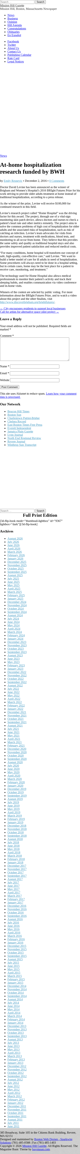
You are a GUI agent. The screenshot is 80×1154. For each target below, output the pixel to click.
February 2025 (16, 595)
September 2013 (17, 1036)
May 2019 (13, 809)
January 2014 (15, 1022)
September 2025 (17, 571)
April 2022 (13, 698)
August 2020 (15, 762)
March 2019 (14, 815)
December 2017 (16, 865)
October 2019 (15, 792)
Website (4, 380)
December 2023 (16, 642)
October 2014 (15, 992)
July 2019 (13, 802)
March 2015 (14, 976)
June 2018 (13, 845)
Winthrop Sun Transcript (21, 444)
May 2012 (13, 1089)
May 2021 (13, 735)
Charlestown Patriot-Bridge (23, 418)
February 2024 (16, 635)
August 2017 (15, 879)
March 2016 (14, 935)
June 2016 (13, 925)
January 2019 (15, 822)
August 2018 (15, 839)
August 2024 (15, 615)
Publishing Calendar (19, 54)
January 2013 (15, 1062)
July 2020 (13, 765)
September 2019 (17, 795)
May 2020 (13, 772)
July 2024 (13, 618)
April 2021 (13, 738)
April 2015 (13, 972)
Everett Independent (19, 428)
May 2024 (13, 625)
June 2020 (13, 769)
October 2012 (15, 1072)
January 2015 (15, 982)
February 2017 (16, 899)
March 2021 (14, 742)
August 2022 (15, 685)
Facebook (13, 41)
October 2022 (15, 678)
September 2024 (17, 612)
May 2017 (13, 889)
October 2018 (15, 832)
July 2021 (13, 728)
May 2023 (13, 662)
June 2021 (13, 732)
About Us (13, 48)
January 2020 (15, 785)
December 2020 (16, 748)
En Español (14, 35)
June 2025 (13, 581)
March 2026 (14, 551)
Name (4, 366)
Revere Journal (16, 441)
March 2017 (14, 895)
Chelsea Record (16, 421)
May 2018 (13, 849)
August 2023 (15, 655)
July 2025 (13, 578)
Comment (7, 335)
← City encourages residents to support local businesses (32, 308)
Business (12, 18)
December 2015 (16, 946)
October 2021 (15, 718)
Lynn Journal (15, 434)
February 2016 (16, 939)
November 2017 (17, 869)
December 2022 (16, 672)
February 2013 (16, 1059)
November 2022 (17, 675)
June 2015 (13, 966)
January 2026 (15, 558)
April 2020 (13, 775)
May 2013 (13, 1049)
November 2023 (17, 645)
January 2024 (15, 638)
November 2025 (17, 565)
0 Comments (56, 180)
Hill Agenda (14, 25)
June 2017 (13, 885)
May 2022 (13, 695)
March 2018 (14, 855)
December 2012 (16, 1066)
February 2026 (16, 555)
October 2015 (15, 952)
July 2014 (13, 1002)
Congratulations (16, 28)
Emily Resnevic (13, 180)
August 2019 (15, 799)
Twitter (11, 44)
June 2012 (13, 1086)
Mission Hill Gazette (12, 5)
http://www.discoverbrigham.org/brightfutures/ (27, 302)
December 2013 (16, 1026)
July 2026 (13, 541)
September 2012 (17, 1076)
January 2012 (15, 1102)
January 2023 (15, 668)
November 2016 (17, 909)
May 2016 (13, 929)
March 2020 (14, 779)
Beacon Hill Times (18, 411)
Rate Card (13, 58)
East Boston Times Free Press (24, 424)
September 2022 (17, 682)
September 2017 (17, 875)
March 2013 (14, 1056)
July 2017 (13, 882)
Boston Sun (14, 414)
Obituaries (13, 31)
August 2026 (15, 538)
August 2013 (15, 1039)
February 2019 (16, 819)
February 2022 (16, 705)
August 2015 (15, 959)
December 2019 (16, 789)
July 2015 (13, 962)
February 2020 (16, 782)
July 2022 (13, 688)
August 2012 (15, 1079)
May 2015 (13, 969)
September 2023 (17, 652)
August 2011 (15, 1119)
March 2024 (14, 632)
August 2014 (15, 999)
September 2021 (17, 722)
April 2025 (13, 588)
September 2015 (17, 956)
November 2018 (17, 829)
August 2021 (15, 725)
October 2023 (15, 648)
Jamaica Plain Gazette (20, 431)
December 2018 (16, 825)
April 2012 (13, 1092)
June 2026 (13, 545)
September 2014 (17, 996)
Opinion (12, 21)
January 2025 (15, 598)
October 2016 (15, 912)
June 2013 (13, 1046)
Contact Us (14, 51)
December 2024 (16, 602)
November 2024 (17, 605)
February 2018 (16, 859)
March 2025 (14, 592)
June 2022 (13, 692)
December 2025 (16, 561)
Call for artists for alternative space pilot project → (29, 311)
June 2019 (13, 805)
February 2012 (16, 1099)
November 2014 (17, 989)
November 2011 (16, 1109)
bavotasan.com (41, 1149)
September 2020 (17, 758)
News (10, 15)
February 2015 (16, 979)
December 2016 (16, 905)
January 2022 (15, 708)
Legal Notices (15, 61)
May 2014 (13, 1009)
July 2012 (13, 1082)
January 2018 (15, 862)
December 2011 (16, 1106)
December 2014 (16, 986)
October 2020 (15, 755)
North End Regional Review (24, 438)
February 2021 (16, 745)
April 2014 (13, 1012)
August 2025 (15, 575)
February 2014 (16, 1019)
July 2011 (13, 1123)
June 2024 (13, 622)
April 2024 (13, 628)
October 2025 (15, 568)
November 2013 (17, 1029)
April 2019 (13, 812)
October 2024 (15, 608)
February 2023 (16, 665)
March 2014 (14, 1016)
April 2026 (13, 548)
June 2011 (13, 1126)
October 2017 (15, 872)
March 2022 (14, 702)
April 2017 (13, 892)
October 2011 (15, 1112)
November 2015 (17, 949)
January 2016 (15, 942)
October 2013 (15, 1032)
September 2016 (17, 915)
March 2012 (14, 1096)
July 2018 (13, 842)
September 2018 (17, 835)
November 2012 (17, 1069)
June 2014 (13, 1006)
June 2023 (13, 658)
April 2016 (13, 932)
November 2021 (17, 715)
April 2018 (13, 852)
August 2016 (15, 919)
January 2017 (15, 902)
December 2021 (16, 712)
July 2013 (13, 1042)
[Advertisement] (40, 110)
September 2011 (16, 1116)
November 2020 (17, 752)
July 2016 (13, 922)
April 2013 (13, 1052)
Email (4, 373)
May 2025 (13, 585)
